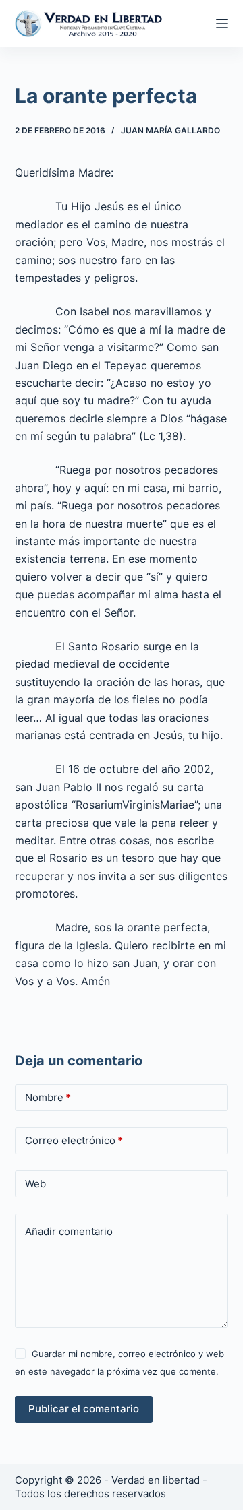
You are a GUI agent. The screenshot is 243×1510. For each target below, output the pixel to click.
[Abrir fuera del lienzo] (222, 24)
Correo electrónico (74, 1140)
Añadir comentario (69, 1231)
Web (35, 1183)
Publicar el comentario (83, 1408)
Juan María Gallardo (170, 130)
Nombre (48, 1097)
